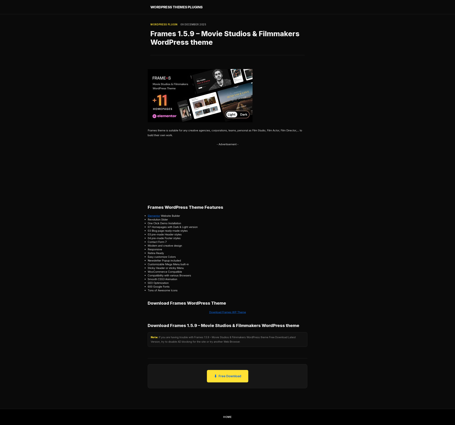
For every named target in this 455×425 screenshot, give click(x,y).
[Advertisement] (227, 171)
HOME (227, 416)
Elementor (154, 215)
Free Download (227, 376)
